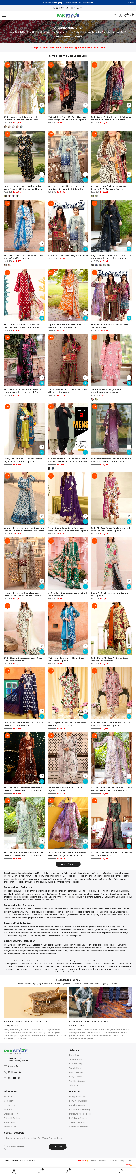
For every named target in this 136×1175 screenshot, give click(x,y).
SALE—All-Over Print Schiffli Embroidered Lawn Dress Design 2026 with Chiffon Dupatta (67, 854)
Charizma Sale (27, 963)
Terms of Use (10, 1126)
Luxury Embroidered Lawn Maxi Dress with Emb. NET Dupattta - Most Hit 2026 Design (24, 529)
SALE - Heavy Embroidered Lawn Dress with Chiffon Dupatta (66, 659)
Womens (102, 1160)
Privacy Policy (10, 1122)
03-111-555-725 (62, 8)
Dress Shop (74, 1055)
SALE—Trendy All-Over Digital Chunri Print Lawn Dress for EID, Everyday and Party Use (23, 187)
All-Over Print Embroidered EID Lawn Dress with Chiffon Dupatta (111, 854)
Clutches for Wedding (79, 1109)
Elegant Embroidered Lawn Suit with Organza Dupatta (65, 789)
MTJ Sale (82, 966)
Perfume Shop (76, 1063)
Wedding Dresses (77, 1081)
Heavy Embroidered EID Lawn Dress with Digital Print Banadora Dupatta (23, 460)
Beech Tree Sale (59, 961)
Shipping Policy (11, 1114)
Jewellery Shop (76, 1059)
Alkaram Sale (12, 961)
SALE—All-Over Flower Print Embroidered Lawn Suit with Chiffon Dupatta (110, 529)
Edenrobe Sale (62, 963)
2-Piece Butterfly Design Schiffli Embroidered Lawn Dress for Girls (107, 391)
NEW (130, 1160)
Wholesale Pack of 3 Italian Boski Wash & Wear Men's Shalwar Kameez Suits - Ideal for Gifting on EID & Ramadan (68, 460)
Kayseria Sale (22, 966)
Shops (123, 1160)
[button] (41, 105)
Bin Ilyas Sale (75, 961)
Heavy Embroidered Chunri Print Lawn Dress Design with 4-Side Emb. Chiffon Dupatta (22, 594)
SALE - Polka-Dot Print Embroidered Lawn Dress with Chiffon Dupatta (23, 724)
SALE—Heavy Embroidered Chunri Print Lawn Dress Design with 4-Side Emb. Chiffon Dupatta (66, 187)
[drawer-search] (115, 15)
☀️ (83, 1160)
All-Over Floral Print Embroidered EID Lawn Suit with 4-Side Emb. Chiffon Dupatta (111, 789)
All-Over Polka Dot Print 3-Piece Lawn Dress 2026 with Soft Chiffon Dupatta (22, 326)
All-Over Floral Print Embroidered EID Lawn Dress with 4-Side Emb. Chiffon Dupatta (24, 854)
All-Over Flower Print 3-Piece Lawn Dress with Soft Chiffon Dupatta (23, 257)
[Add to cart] (85, 110)
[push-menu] (4, 15)
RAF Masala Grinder (78, 1118)
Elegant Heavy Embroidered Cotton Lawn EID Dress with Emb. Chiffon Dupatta (111, 257)
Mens (93, 1160)
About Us (8, 1096)
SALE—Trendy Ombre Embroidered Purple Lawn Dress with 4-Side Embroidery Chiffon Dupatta (111, 460)
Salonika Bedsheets (40, 969)
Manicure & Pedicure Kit (80, 1114)
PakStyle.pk (30, 1160)
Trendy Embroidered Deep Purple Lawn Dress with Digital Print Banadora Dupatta (68, 529)
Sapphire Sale (59, 969)
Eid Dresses (77, 963)
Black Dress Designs (110, 961)
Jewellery (113, 1160)
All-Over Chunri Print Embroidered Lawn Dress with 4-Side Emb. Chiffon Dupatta (23, 789)
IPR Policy (8, 1109)
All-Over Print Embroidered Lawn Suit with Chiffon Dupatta (67, 594)
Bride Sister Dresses (71, 972)
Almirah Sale (27, 961)
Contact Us (78, 8)
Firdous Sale (91, 963)
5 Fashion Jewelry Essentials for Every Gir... (26, 1021)
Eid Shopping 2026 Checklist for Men (88, 1021)
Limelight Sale (69, 966)
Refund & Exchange (13, 1118)
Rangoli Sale (22, 969)
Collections (66, 36)
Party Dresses (75, 1076)
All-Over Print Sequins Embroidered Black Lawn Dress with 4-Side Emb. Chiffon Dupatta (24, 391)
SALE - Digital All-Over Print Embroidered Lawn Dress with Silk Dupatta (110, 724)
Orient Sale (113, 966)
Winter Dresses (76, 1085)
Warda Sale (86, 969)
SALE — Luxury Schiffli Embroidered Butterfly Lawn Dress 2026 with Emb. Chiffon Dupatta (21, 118)
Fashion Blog (9, 1105)
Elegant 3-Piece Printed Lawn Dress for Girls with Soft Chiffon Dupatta (66, 326)
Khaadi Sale (37, 966)
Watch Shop (75, 1068)
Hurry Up (90, 2)
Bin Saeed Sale (91, 961)
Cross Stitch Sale (44, 963)
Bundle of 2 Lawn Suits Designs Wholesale (68, 255)
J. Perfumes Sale (77, 1122)
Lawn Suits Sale (52, 966)
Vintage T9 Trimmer (78, 1126)
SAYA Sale (73, 969)
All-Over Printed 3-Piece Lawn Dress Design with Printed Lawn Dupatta (108, 187)
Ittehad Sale (123, 963)
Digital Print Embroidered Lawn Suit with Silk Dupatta (110, 594)
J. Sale (9, 966)
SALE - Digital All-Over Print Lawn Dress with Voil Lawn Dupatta (109, 659)
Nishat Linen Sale (97, 966)
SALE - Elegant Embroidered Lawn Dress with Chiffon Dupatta (23, 659)
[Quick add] (41, 110)
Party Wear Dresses (78, 1101)
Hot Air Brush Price (77, 1105)
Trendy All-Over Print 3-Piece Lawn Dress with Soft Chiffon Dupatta (67, 391)
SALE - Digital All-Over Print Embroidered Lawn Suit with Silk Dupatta (67, 724)
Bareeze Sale (42, 961)
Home (56, 36)
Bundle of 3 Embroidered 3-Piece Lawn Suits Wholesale (109, 326)
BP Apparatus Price (78, 1096)
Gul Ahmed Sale (107, 963)
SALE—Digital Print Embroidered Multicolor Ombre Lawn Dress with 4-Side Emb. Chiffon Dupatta (111, 118)
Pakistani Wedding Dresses (107, 969)
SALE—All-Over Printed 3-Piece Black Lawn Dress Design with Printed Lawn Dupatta (68, 118)
